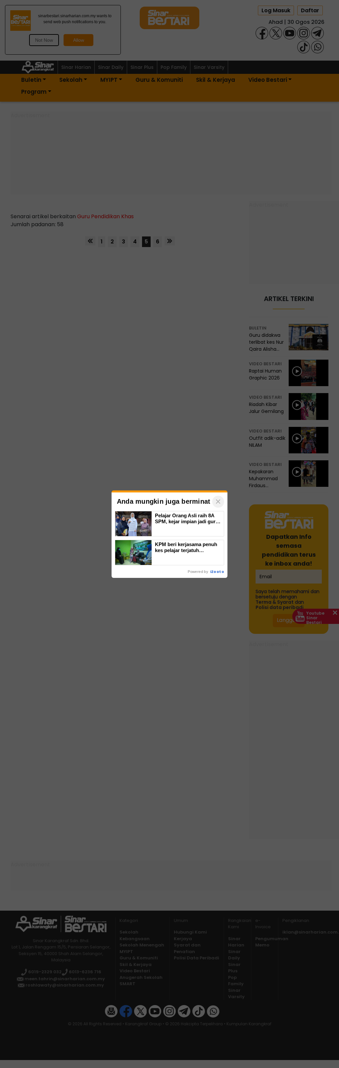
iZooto (217, 571)
